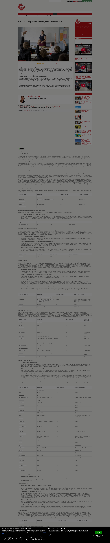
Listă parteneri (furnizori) (52, 535)
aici (2, 538)
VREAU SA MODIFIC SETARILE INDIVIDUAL (98, 536)
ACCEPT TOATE (98, 532)
